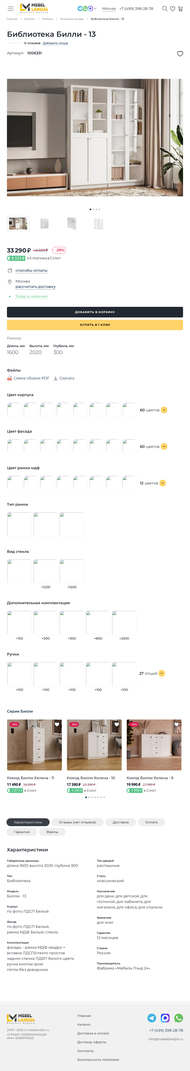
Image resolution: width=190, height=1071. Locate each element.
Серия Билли (20, 711)
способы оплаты (32, 270)
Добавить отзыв (55, 43)
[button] (18, 223)
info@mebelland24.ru (165, 1039)
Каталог (84, 1024)
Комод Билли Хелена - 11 (30, 778)
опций (148, 673)
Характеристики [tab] (28, 822)
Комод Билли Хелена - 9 (150, 778)
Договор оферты (91, 1042)
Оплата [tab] (151, 822)
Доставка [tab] (121, 822)
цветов (150, 410)
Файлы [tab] (52, 832)
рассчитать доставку (36, 286)
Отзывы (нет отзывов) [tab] (77, 822)
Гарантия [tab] (22, 832)
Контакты (85, 1051)
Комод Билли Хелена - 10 (91, 778)
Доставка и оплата (93, 1033)
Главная (84, 1016)
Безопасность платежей (98, 1060)
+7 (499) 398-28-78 (136, 8)
